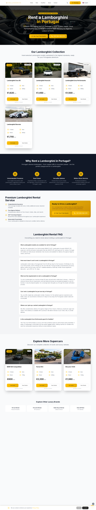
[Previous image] (7, 70)
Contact (55, 2)
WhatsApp (76, 2)
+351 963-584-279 (59, 36)
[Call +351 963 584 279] (67, 2)
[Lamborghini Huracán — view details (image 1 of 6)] (48, 70)
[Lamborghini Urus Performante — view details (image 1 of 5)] (77, 70)
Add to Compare (19, 102)
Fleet (37, 2)
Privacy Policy (36, 507)
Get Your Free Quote (39, 36)
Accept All (85, 507)
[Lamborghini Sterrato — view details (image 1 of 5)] (18, 114)
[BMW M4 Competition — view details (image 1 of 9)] (18, 356)
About (49, 2)
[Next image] (30, 70)
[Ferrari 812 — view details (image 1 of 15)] (48, 356)
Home (31, 2)
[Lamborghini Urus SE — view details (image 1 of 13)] (18, 70)
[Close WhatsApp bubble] (93, 504)
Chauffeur (43, 2)
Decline (79, 507)
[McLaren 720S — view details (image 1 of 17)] (77, 356)
